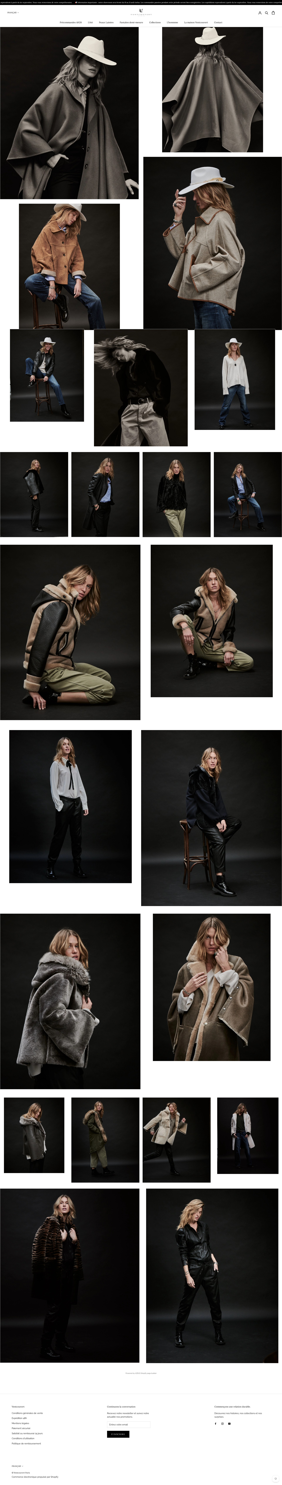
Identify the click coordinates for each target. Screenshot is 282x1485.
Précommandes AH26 (71, 22)
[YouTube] (229, 1423)
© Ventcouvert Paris (21, 1472)
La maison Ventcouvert (196, 22)
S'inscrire (118, 1434)
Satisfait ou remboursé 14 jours (27, 1433)
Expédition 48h (19, 1418)
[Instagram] (222, 1423)
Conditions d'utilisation (23, 1438)
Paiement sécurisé (21, 1428)
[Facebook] (215, 1423)
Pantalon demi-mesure (131, 22)
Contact (218, 22)
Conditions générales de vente (27, 1413)
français (11, 12)
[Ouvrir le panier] (273, 12)
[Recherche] (266, 12)
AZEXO (137, 1373)
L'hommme (172, 22)
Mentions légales (20, 1423)
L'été (90, 22)
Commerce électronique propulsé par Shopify (35, 1477)
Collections (155, 22)
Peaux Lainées (106, 22)
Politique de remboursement (26, 1443)
